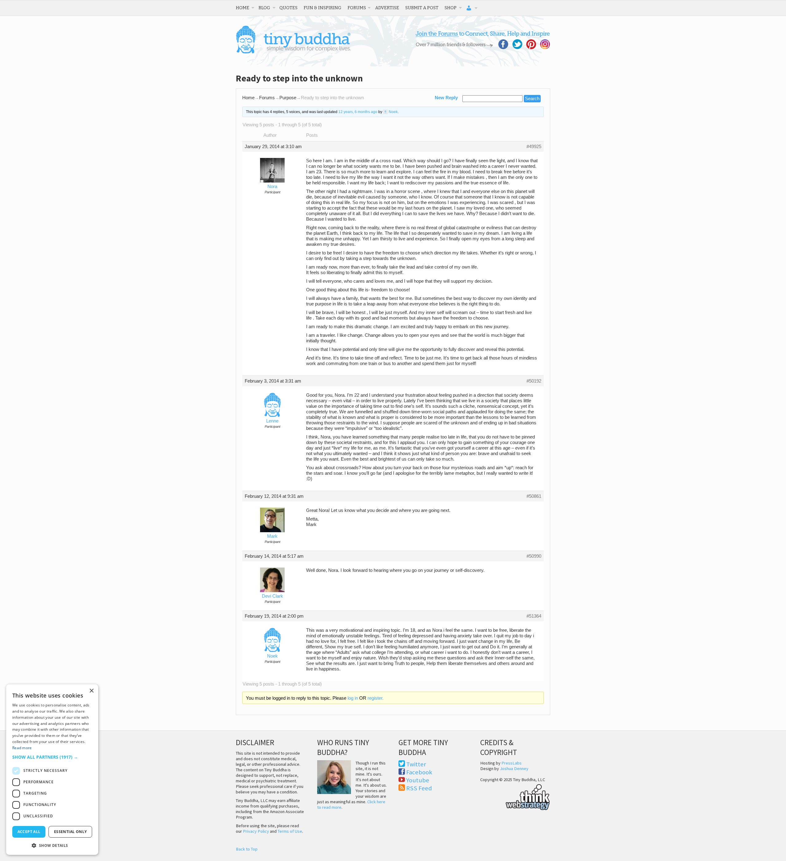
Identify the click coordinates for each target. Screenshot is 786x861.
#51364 (534, 616)
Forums (357, 7)
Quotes (288, 7)
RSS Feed (419, 788)
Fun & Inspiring (322, 7)
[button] (52, 757)
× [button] (91, 691)
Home (242, 7)
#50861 (534, 496)
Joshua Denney (514, 768)
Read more (22, 747)
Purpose (287, 97)
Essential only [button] (70, 831)
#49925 (534, 146)
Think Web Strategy (515, 796)
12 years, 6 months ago (357, 112)
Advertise (387, 7)
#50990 (534, 556)
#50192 (534, 381)
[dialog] (52, 769)
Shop (451, 7)
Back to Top (247, 849)
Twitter (416, 764)
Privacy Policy (256, 831)
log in (353, 698)
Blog (264, 7)
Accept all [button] (29, 831)
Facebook (419, 772)
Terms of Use (290, 831)
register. (375, 698)
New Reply (446, 97)
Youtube (417, 780)
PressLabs (511, 763)
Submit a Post (421, 7)
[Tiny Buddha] (293, 52)
